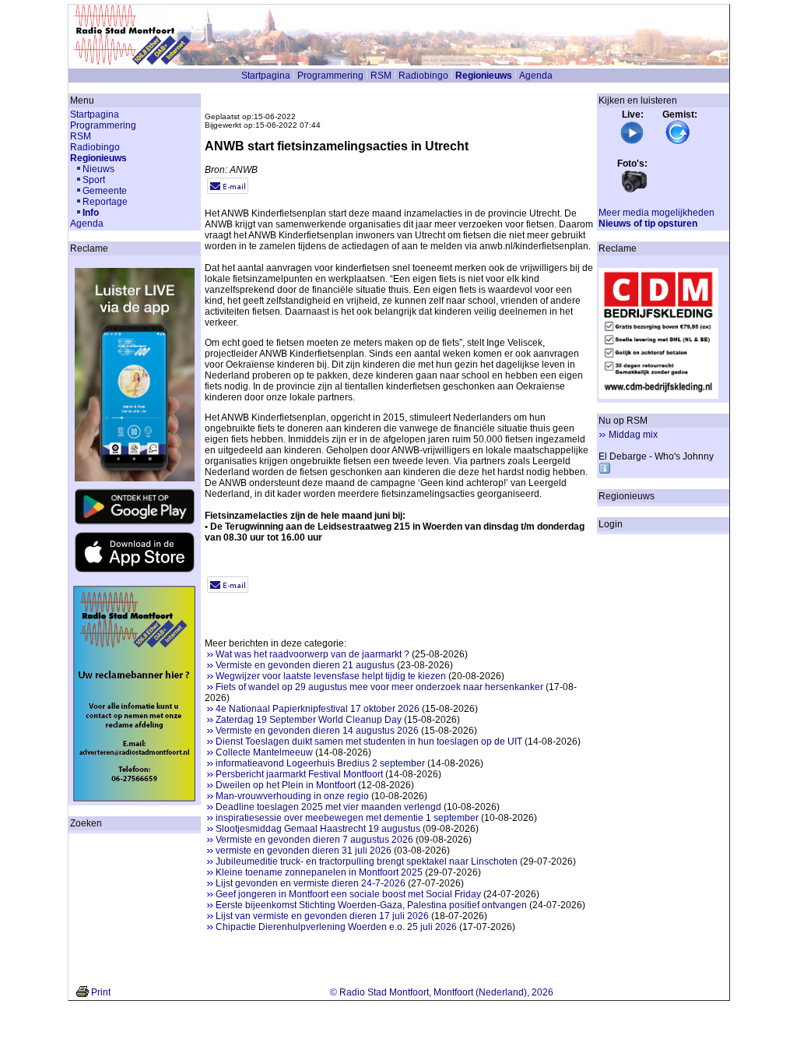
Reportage (105, 201)
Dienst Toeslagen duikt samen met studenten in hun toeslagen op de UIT (369, 741)
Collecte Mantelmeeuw (264, 752)
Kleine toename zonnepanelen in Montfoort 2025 (319, 872)
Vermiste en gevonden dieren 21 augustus (305, 665)
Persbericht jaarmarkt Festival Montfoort (299, 774)
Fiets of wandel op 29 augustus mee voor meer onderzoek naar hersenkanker (379, 687)
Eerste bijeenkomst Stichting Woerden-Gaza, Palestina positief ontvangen (371, 905)
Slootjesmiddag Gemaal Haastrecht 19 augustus (318, 828)
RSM (380, 75)
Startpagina (265, 75)
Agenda (536, 75)
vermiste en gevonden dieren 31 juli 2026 (303, 850)
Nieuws (98, 169)
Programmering (330, 75)
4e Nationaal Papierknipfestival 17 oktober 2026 (318, 708)
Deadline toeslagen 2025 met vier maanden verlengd (328, 807)
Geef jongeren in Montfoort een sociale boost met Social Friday (348, 894)
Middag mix (633, 434)
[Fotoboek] (634, 190)
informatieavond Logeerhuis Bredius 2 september (320, 763)
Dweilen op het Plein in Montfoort (286, 785)
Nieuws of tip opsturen (648, 223)
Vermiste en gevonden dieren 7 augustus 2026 (314, 839)
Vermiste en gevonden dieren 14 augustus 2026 (317, 730)
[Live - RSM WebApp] (632, 141)
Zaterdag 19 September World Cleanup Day (309, 719)
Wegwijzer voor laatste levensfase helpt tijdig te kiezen (331, 676)
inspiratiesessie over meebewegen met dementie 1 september (347, 817)
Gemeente (105, 190)
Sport (94, 179)
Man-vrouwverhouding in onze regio (292, 796)
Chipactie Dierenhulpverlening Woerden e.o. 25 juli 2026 (336, 926)
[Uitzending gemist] (677, 141)
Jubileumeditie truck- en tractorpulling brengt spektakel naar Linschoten (367, 861)
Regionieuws (483, 75)
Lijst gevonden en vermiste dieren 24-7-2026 (311, 883)
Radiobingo (423, 75)
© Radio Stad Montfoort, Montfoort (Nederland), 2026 (441, 992)
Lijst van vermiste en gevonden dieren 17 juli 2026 (322, 916)
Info (91, 212)
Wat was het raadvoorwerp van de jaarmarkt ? (312, 654)
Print (101, 992)
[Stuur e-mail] (227, 190)
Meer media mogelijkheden (656, 212)
